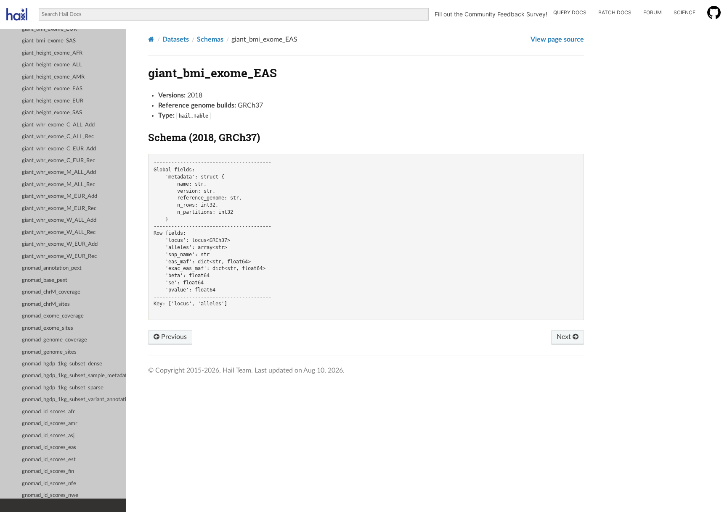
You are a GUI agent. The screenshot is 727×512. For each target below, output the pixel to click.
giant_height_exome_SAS (52, 113)
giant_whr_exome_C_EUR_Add (59, 149)
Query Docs (569, 12)
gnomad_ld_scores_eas (49, 447)
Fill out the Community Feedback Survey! (491, 14)
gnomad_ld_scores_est (49, 459)
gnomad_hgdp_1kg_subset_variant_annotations (74, 399)
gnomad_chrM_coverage (51, 292)
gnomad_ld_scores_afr (48, 412)
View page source (557, 39)
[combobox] (234, 14)
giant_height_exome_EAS (52, 89)
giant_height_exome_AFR (52, 53)
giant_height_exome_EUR (52, 101)
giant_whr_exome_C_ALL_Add (58, 125)
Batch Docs (614, 12)
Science (684, 12)
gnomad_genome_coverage (54, 340)
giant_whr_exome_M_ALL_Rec (58, 184)
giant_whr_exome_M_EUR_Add (59, 196)
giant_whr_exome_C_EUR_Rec (58, 160)
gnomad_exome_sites (47, 328)
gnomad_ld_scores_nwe (50, 495)
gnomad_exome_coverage (53, 316)
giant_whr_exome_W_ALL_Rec (59, 232)
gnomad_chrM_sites (46, 304)
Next (565, 336)
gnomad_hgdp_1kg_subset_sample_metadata (74, 375)
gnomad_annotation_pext (52, 268)
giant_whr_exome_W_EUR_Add (60, 244)
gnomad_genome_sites (49, 352)
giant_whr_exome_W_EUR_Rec (59, 256)
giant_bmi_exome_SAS (49, 41)
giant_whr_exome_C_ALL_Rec (58, 136)
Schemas (210, 39)
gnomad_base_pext (44, 280)
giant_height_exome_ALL (52, 65)
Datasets (175, 39)
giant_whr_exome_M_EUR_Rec (59, 208)
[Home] (151, 39)
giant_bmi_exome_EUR (49, 29)
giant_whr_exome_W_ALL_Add (59, 220)
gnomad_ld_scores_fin (48, 471)
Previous (173, 336)
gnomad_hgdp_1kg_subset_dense (62, 364)
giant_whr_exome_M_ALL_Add (59, 172)
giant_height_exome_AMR (53, 77)
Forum (652, 12)
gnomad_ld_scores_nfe (49, 483)
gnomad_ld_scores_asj (48, 435)
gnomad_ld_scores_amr (49, 423)
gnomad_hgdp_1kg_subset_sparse (62, 388)
